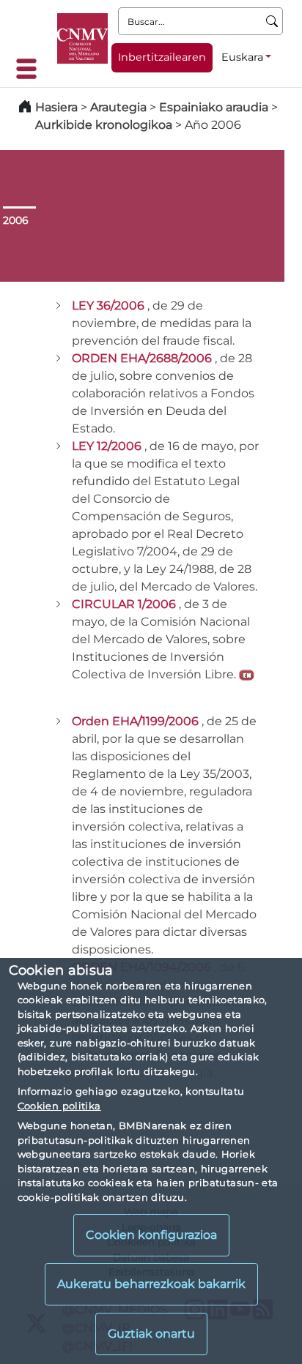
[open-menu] (30, 69)
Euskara (242, 57)
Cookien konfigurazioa (151, 1235)
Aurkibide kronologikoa (103, 125)
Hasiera (56, 107)
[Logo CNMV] (82, 38)
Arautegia (118, 107)
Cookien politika (59, 1106)
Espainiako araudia (213, 107)
